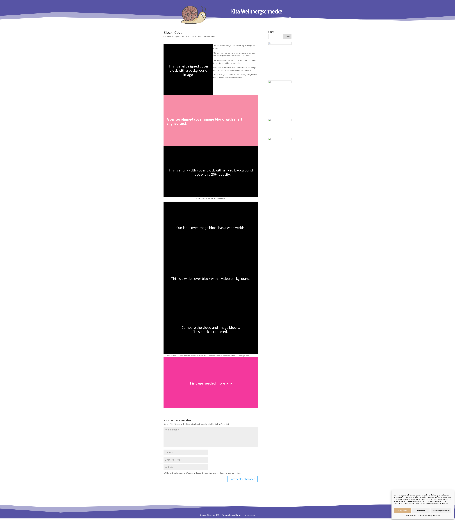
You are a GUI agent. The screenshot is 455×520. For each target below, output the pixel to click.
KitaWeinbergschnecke (175, 37)
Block (200, 37)
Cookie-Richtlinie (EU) (209, 515)
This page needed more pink (210, 383)
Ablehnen (421, 510)
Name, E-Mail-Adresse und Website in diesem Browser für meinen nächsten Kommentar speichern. (204, 473)
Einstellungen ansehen (441, 510)
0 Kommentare (209, 37)
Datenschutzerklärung (424, 516)
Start (289, 17)
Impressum (437, 516)
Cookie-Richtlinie (410, 516)
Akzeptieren (402, 510)
